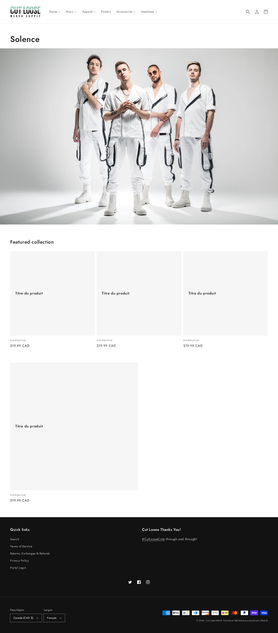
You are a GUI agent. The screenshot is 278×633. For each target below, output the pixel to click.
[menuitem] (54, 11)
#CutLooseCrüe (153, 539)
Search (14, 539)
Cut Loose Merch (214, 620)
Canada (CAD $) (23, 618)
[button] (247, 11)
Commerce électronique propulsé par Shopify (245, 620)
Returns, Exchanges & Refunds (30, 553)
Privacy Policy (19, 561)
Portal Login (18, 568)
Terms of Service (21, 546)
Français (52, 618)
